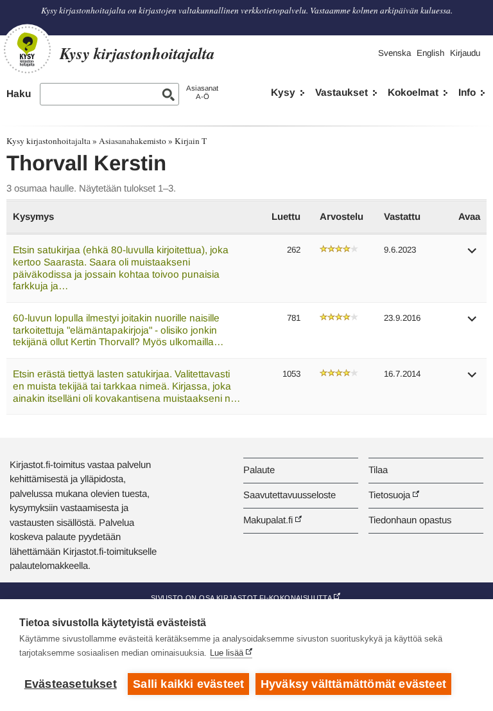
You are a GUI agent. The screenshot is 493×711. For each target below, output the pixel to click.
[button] (472, 255)
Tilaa (378, 469)
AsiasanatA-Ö (202, 92)
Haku (18, 93)
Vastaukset (341, 92)
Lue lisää (226, 653)
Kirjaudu (465, 53)
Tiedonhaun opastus (409, 519)
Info (467, 92)
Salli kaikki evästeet (188, 684)
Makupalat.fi (268, 519)
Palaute (259, 469)
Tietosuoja (389, 494)
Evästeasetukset (70, 684)
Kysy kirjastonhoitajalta (48, 141)
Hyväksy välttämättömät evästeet (353, 684)
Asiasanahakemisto (132, 141)
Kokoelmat (413, 92)
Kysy (283, 92)
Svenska (394, 53)
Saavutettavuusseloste (289, 494)
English (430, 53)
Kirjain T (191, 141)
